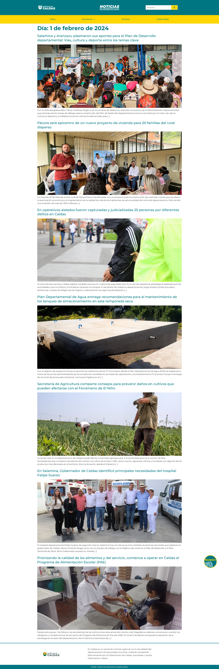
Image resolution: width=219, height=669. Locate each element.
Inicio (52, 19)
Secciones (87, 19)
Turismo (126, 19)
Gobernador (163, 19)
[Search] (174, 7)
